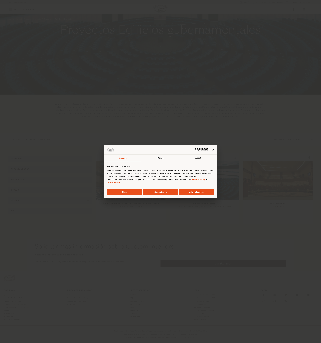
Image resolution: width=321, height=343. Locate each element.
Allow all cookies (196, 192)
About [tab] (198, 158)
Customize (159, 192)
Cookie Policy (113, 182)
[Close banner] (213, 150)
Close (124, 192)
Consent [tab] (123, 158)
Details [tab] (160, 158)
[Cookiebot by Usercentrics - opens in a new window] (197, 150)
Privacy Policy (198, 179)
